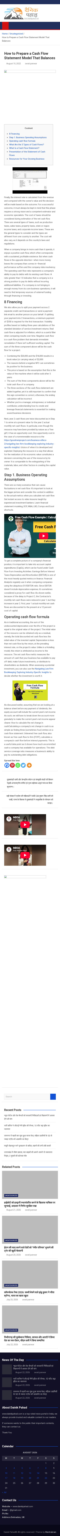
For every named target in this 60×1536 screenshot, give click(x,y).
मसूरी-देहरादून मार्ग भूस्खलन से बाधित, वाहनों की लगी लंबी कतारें (27, 1146)
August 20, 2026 (13, 1255)
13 (30, 1473)
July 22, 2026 (12, 1344)
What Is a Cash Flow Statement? (24, 148)
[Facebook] (6, 765)
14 (38, 1473)
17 (6, 1478)
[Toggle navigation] (12, 25)
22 (46, 1478)
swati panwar (31, 63)
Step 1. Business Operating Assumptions (28, 137)
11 (14, 1473)
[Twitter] (23, 765)
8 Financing (14, 134)
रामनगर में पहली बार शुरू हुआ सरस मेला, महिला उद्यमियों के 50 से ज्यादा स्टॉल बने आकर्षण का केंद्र (35, 1392)
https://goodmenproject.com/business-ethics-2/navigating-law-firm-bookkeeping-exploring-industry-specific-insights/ (29, 444)
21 (38, 1478)
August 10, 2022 (13, 63)
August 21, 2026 (13, 1210)
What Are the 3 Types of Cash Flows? (26, 144)
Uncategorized (11, 1195)
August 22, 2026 (22, 1372)
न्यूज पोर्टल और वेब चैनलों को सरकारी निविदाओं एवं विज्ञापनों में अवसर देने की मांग (33, 1367)
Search (53, 1097)
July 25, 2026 (12, 1299)
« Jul (4, 1492)
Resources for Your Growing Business (26, 159)
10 (6, 1473)
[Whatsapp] (17, 765)
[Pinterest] (12, 765)
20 (30, 1478)
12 (22, 1473)
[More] (29, 765)
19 (22, 1478)
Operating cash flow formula (22, 141)
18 (14, 1478)
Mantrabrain (50, 1532)
